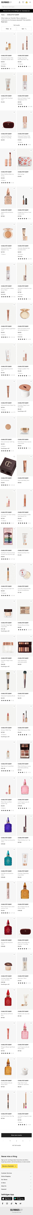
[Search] (3, 6)
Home (2, 15)
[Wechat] (16, 1204)
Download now (26, 10)
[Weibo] (20, 1204)
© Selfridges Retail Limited (16, 1212)
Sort (23, 29)
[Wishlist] (23, 2)
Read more (4, 22)
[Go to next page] (30, 1141)
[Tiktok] (11, 1204)
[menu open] (30, 2)
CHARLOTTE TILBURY (13, 15)
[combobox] (17, 7)
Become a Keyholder (8, 1166)
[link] (8, 58)
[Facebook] (2, 1204)
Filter (7, 29)
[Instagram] (7, 1204)
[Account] (19, 2)
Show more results (16, 1135)
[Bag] (26, 2)
